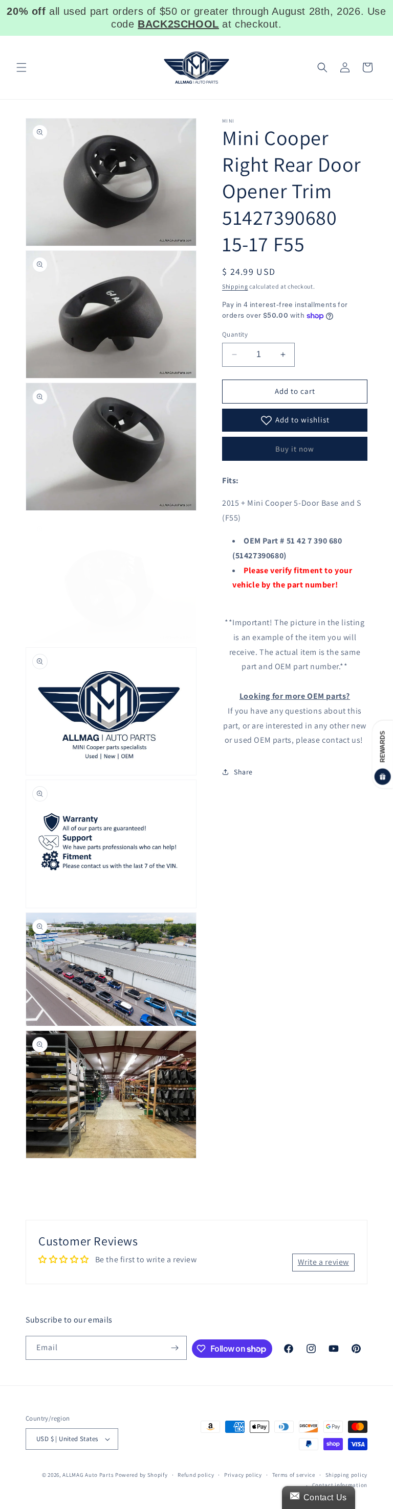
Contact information (339, 1485)
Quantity (235, 334)
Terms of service (293, 1474)
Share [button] (243, 771)
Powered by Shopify (141, 1474)
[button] (21, 67)
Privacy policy (243, 1474)
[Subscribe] (175, 1348)
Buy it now (294, 449)
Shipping (235, 286)
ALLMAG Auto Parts (88, 1474)
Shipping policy (346, 1474)
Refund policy (196, 1474)
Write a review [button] (323, 1262)
